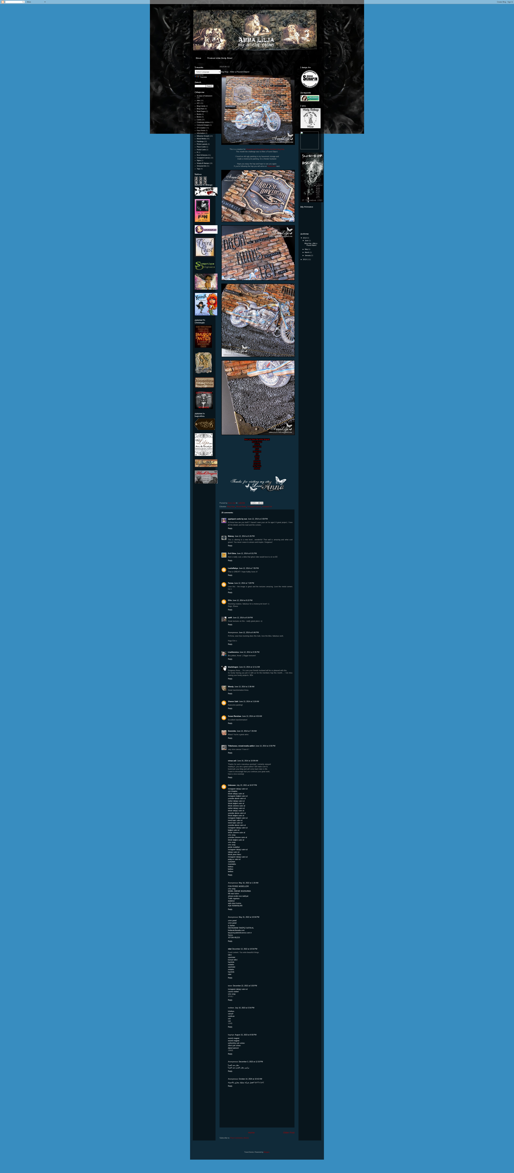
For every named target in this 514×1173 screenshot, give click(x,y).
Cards (199, 120)
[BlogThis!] (254, 503)
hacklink (231, 962)
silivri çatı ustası (234, 1045)
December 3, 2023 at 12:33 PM (251, 1062)
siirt (229, 1019)
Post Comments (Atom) (239, 1138)
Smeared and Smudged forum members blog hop (265, 149)
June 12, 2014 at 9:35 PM (249, 652)
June (307, 241)
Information (201, 133)
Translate (203, 77)
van (229, 1021)
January (308, 255)
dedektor (231, 901)
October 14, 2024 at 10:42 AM (250, 1079)
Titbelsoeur (271, 166)
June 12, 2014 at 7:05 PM (249, 568)
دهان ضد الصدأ (233, 1065)
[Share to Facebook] (259, 503)
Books (199, 114)
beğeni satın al (233, 830)
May (306, 249)
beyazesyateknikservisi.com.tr (240, 933)
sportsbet (231, 957)
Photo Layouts (202, 144)
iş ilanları (231, 925)
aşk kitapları (232, 791)
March (307, 252)
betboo (230, 867)
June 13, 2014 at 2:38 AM (244, 687)
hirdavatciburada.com (236, 930)
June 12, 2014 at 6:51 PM (247, 553)
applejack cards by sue (237, 519)
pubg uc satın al (234, 859)
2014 (305, 238)
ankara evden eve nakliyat (238, 896)
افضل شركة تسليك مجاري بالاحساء (241, 1083)
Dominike (257, 461)
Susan (257, 444)
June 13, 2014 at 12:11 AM (249, 667)
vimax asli (232, 761)
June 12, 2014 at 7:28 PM (244, 583)
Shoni (257, 459)
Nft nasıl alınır (233, 894)
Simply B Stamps (203, 163)
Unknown (232, 785)
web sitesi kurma (234, 903)
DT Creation (201, 128)
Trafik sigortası (234, 898)
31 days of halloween (204, 96)
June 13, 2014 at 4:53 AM (252, 716)
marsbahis (232, 864)
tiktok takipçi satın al (236, 794)
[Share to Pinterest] (262, 503)
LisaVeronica (233, 652)
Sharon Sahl (233, 701)
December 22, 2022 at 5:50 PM (245, 986)
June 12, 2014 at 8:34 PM (243, 618)
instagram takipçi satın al (237, 789)
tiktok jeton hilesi (234, 854)
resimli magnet (233, 1038)
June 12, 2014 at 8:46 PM (249, 632)
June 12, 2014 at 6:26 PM (245, 536)
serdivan (231, 1016)
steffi (230, 618)
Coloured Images (203, 125)
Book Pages (201, 111)
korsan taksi (232, 960)
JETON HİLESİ (234, 938)
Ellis (230, 600)
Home (198, 58)
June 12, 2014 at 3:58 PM (258, 519)
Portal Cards (201, 150)
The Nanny (257, 466)
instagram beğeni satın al (237, 796)
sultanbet (231, 862)
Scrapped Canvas (254, 507)
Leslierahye (257, 447)
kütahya (231, 1011)
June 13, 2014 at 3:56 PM (265, 746)
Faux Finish (201, 130)
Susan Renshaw (234, 716)
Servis (230, 935)
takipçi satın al (233, 852)
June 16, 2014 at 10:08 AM (247, 761)
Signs (199, 160)
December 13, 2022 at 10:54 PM (244, 949)
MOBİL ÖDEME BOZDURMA (239, 891)
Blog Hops (231, 507)
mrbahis (231, 965)
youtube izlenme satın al (237, 837)
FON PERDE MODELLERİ (238, 886)
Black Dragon (257, 442)
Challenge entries (203, 122)
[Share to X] (257, 503)
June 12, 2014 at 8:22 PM (242, 600)
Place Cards (201, 147)
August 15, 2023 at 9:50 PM (245, 1035)
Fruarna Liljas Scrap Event (219, 58)
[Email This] (251, 503)
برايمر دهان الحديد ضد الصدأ (238, 1068)
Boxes (199, 117)
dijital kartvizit (233, 1048)
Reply (230, 528)
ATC (198, 103)
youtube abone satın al (237, 798)
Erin (257, 454)
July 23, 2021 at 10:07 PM (247, 785)
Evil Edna (257, 464)
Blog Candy (201, 106)
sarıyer (230, 1014)
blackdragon (233, 667)
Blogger (266, 1152)
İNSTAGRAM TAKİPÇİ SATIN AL (241, 928)
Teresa (257, 456)
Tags (198, 169)
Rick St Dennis (202, 155)
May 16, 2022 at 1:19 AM (248, 883)
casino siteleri (233, 992)
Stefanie (257, 469)
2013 (305, 259)
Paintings (200, 141)
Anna (257, 449)
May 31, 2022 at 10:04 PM (249, 917)
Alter (198, 101)
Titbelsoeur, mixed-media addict (241, 746)
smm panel (232, 921)
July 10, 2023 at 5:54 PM (244, 1008)
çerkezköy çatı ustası (236, 1043)
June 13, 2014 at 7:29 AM (247, 731)
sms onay (232, 835)
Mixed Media (241, 507)
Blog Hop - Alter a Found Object (311, 244)
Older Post (288, 1132)
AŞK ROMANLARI (235, 906)
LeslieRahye (233, 568)
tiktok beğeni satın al (236, 803)
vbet (229, 949)
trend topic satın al (235, 820)
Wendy (231, 687)
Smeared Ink (267, 507)
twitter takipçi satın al (236, 801)
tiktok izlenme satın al (236, 806)
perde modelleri (234, 847)
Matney (231, 536)
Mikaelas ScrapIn (203, 136)
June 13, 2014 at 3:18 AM (249, 701)
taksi (230, 955)
